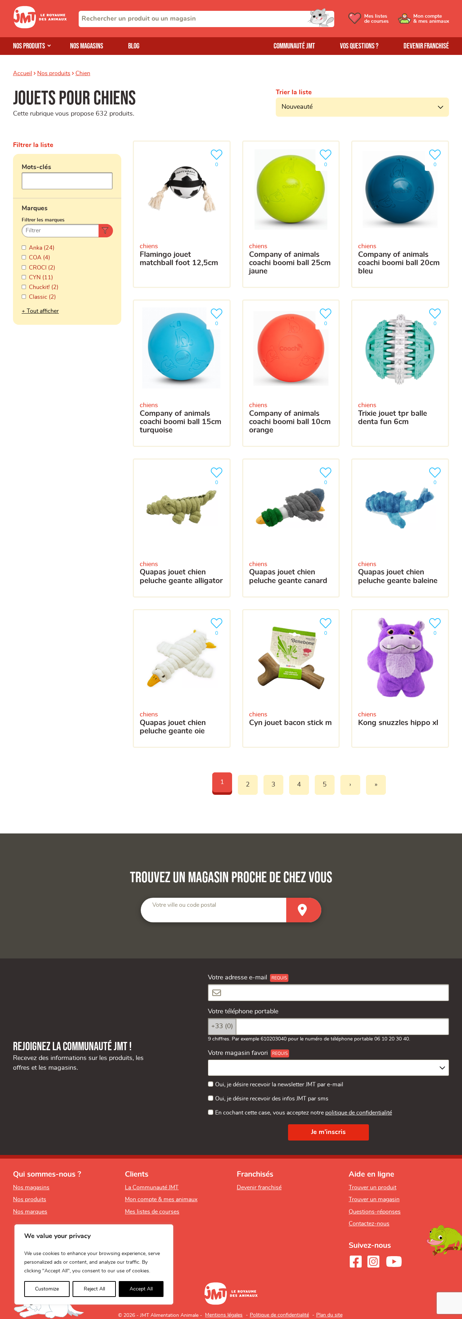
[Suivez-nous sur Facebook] (355, 1261)
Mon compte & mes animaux (161, 1199)
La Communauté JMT (152, 1187)
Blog (133, 46)
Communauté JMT (294, 46)
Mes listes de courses (152, 1212)
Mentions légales (224, 1315)
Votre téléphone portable (243, 1011)
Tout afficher (43, 311)
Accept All (141, 1289)
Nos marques (30, 1212)
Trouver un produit (372, 1187)
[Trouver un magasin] (303, 910)
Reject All (94, 1289)
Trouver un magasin (374, 1199)
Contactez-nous (369, 1224)
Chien (82, 73)
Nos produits (29, 46)
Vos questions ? (359, 46)
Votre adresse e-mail (237, 977)
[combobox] (206, 19)
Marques (35, 208)
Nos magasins (86, 46)
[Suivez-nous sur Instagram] (373, 1261)
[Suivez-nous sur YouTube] (394, 1261)
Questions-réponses (375, 1212)
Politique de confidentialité (279, 1315)
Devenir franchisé (426, 46)
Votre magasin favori (238, 1053)
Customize (47, 1289)
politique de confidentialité (358, 1113)
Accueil (22, 73)
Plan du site (329, 1315)
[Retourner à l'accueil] (40, 26)
